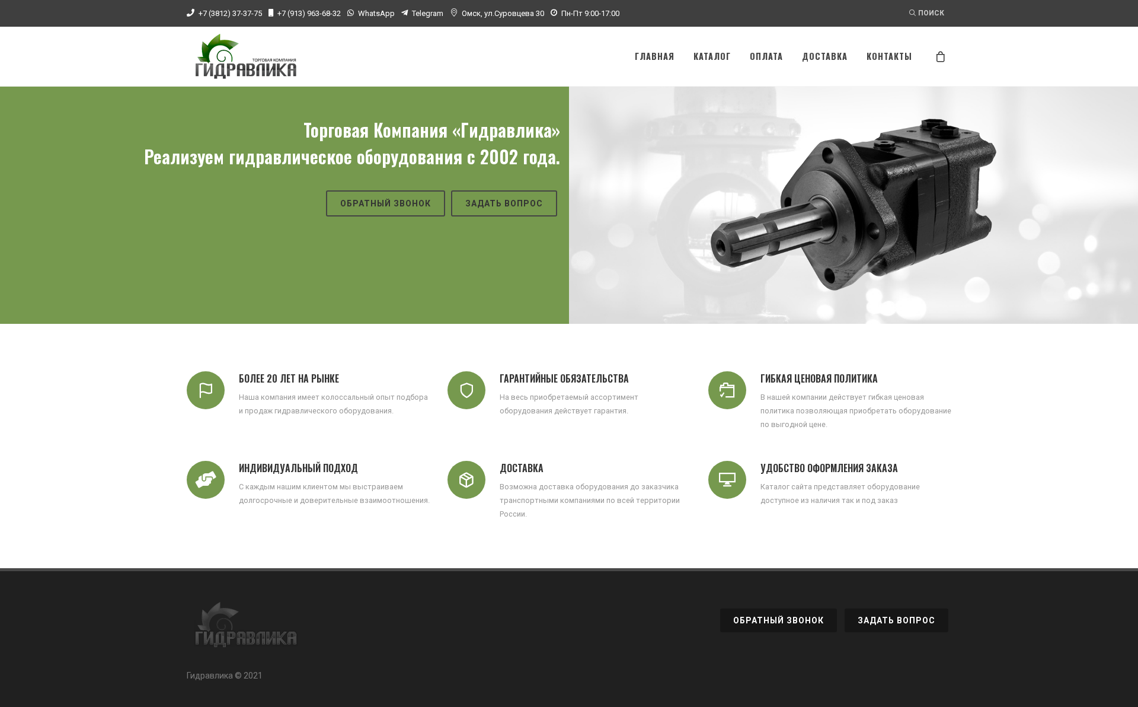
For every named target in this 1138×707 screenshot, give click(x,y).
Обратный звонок (385, 203)
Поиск (931, 13)
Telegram (427, 13)
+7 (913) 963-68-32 (309, 13)
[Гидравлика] (246, 631)
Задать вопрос (504, 203)
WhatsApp (376, 13)
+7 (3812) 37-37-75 (230, 13)
